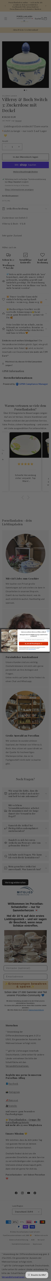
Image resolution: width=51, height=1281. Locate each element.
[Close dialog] (48, 631)
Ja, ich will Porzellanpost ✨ (33, 643)
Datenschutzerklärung (32, 649)
